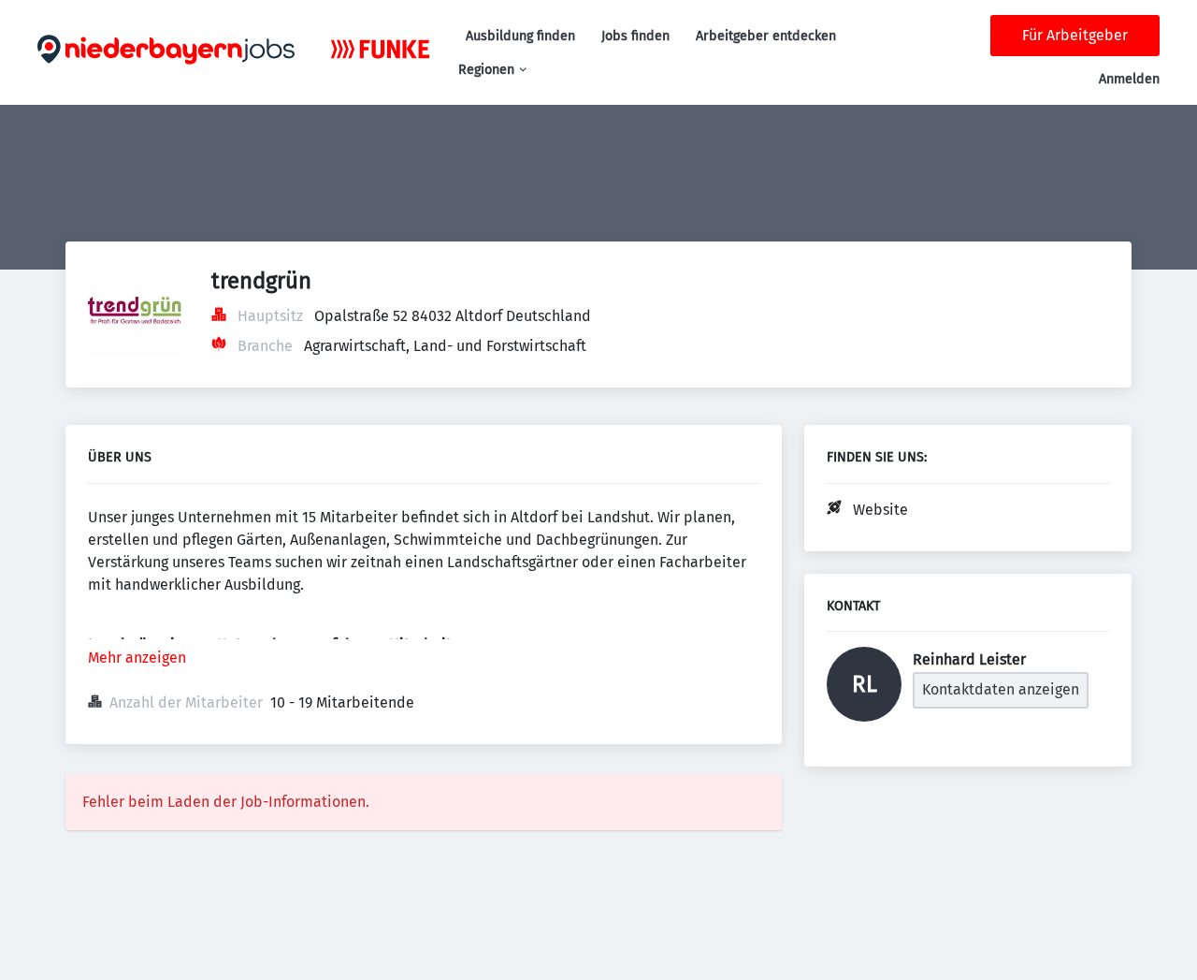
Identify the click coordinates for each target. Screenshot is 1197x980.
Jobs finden (635, 36)
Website (880, 510)
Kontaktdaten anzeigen (1000, 689)
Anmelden (1129, 79)
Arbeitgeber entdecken (766, 36)
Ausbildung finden (520, 36)
